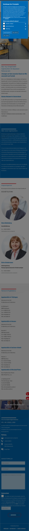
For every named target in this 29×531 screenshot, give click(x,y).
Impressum (7, 18)
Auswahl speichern (7, 32)
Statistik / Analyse (9, 23)
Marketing (8, 28)
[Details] (25, 23)
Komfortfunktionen (10, 26)
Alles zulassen (6, 35)
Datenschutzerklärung (6, 17)
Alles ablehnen (15, 32)
